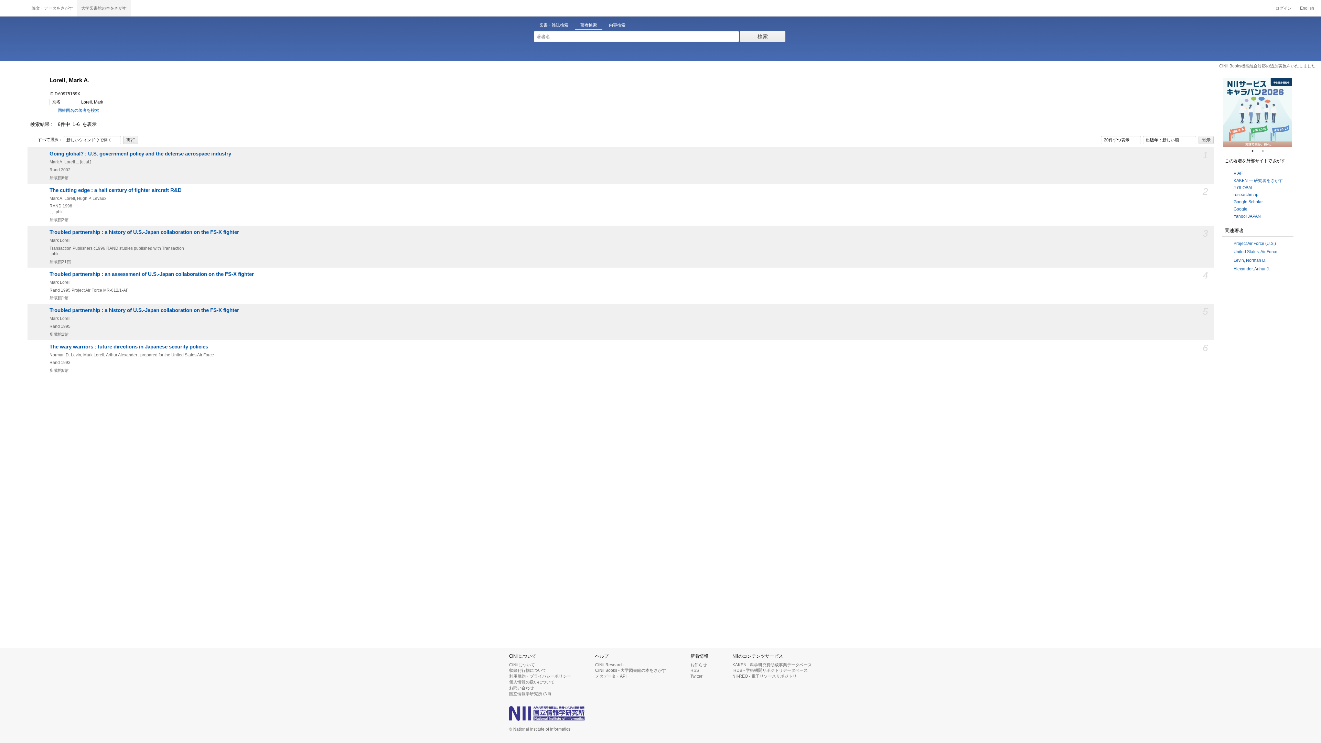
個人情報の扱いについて (532, 682)
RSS (694, 670)
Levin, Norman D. (1250, 260)
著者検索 (588, 25)
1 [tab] (1255, 151)
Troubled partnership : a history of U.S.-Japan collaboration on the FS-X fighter (144, 232)
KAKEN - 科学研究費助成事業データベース (772, 665)
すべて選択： (50, 139)
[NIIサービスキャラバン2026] (1257, 112)
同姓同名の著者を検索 (78, 110)
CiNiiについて (522, 665)
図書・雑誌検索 (553, 25)
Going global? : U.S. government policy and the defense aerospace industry (140, 154)
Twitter (696, 676)
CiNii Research (609, 665)
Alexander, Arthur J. (1252, 269)
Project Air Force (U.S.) (1255, 243)
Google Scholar (1248, 202)
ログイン (1283, 8)
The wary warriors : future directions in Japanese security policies (129, 346)
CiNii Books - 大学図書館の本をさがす (630, 670)
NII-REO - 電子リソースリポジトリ (764, 676)
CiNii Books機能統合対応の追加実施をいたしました (1267, 66)
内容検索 (617, 25)
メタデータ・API (610, 676)
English (1307, 8)
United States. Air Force (1255, 251)
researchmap (1246, 194)
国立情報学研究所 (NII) (530, 693)
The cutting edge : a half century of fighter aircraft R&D (116, 190)
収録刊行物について (527, 670)
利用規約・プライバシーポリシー (540, 676)
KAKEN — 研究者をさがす (1258, 180)
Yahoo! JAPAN (1247, 216)
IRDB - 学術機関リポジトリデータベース (770, 670)
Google (1240, 209)
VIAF (1238, 173)
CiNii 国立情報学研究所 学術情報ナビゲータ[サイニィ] (14, 8)
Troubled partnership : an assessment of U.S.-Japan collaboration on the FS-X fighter (152, 274)
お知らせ (698, 665)
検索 (763, 36)
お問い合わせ (521, 688)
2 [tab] (1265, 151)
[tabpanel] (1258, 112)
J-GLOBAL (1244, 187)
